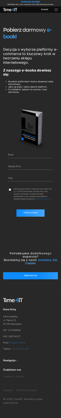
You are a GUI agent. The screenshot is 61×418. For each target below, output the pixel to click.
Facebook (8, 376)
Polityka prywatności (26, 390)
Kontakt (44, 10)
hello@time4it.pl (17, 342)
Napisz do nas (30, 276)
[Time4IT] (10, 9)
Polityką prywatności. (43, 199)
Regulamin (8, 390)
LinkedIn (19, 376)
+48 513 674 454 (20, 348)
